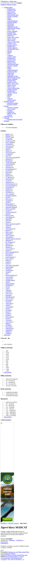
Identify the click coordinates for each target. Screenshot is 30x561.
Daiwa (7, 172)
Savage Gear (9, 141)
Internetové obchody (12, 103)
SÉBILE (8, 332)
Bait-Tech (8, 199)
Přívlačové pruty (11, 13)
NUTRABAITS (10, 205)
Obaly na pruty (11, 40)
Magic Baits (9, 267)
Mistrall (8, 219)
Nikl (7, 149)
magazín (6, 106)
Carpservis (8, 278)
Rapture (8, 247)
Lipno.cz (21, 556)
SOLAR (8, 255)
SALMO (8, 147)
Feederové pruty (11, 10)
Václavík (8, 320)
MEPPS (8, 175)
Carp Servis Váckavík (11, 265)
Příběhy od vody (11, 113)
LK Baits (8, 144)
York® (7, 305)
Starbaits (8, 159)
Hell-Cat (8, 244)
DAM (7, 202)
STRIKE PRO (9, 280)
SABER (8, 333)
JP (6, 273)
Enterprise (8, 182)
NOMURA (9, 285)
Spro (7, 156)
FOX (8, 53)
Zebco (7, 220)
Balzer (7, 230)
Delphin (8, 165)
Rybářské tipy (11, 112)
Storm (7, 308)
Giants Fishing (9, 257)
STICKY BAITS (10, 184)
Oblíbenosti (12, 540)
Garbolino (8, 330)
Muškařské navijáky (12, 27)
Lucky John (9, 142)
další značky (7, 335)
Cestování (6, 118)
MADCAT (8, 215)
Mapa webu (24, 555)
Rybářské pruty (11, 9)
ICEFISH (8, 192)
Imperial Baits (9, 283)
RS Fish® (8, 300)
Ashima (8, 290)
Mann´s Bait (9, 235)
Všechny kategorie (12, 47)
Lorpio (7, 210)
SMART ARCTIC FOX (12, 239)
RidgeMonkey (9, 297)
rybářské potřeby (8, 7)
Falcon (7, 318)
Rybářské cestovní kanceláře (14, 119)
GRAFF (8, 302)
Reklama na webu (13, 552)
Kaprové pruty (11, 12)
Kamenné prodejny (12, 104)
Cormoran (10, 55)
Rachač (8, 315)
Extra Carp (8, 258)
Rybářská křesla (11, 33)
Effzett (7, 312)
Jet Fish (8, 139)
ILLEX (8, 170)
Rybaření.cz (4, 523)
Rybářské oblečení (12, 44)
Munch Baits (9, 204)
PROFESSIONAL (11, 275)
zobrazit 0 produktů (6, 420)
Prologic (8, 268)
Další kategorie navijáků (13, 28)
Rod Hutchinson (10, 185)
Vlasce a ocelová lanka (13, 42)
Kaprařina (10, 110)
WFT (7, 263)
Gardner (8, 313)
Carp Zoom (9, 277)
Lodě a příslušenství (12, 21)
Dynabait (8, 310)
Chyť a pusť (9, 194)
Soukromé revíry (8, 116)
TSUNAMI (9, 307)
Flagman (8, 295)
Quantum (8, 200)
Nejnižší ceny (19, 540)
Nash (7, 214)
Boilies (9, 18)
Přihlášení (3, 4)
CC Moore (8, 177)
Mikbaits (8, 136)
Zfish (7, 282)
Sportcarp (8, 167)
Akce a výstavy (11, 109)
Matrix (7, 323)
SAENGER (9, 164)
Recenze (9, 115)
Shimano (9, 50)
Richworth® (9, 317)
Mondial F (8, 245)
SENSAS (8, 179)
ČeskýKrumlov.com (16, 558)
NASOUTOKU (10, 212)
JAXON (8, 292)
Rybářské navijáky (12, 22)
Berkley (8, 134)
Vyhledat (19, 3)
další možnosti (8, 372)
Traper (7, 225)
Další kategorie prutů (12, 15)
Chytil (7, 180)
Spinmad (8, 234)
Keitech (8, 190)
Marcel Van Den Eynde (12, 224)
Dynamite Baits (10, 169)
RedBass (8, 240)
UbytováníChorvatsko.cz (12, 556)
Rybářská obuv (11, 46)
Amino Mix (9, 303)
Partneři (19, 555)
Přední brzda (10, 24)
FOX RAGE (9, 152)
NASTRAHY (9, 229)
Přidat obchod (22, 552)
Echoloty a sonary (12, 34)
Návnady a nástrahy (12, 16)
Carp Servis (9, 322)
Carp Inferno (9, 217)
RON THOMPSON (11, 252)
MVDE (8, 189)
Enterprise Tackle (10, 207)
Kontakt (14, 555)
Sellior (7, 260)
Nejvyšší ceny (4, 541)
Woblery (9, 19)
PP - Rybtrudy (9, 242)
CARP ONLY (9, 162)
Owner (7, 272)
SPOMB (8, 325)
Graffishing (9, 270)
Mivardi (9, 52)
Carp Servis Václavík (11, 157)
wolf (7, 288)
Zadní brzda (10, 25)
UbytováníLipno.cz (6, 558)
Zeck (7, 197)
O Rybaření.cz (8, 555)
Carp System (9, 248)
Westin (7, 151)
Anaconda (8, 237)
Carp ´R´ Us (9, 298)
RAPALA (8, 137)
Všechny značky (11, 56)
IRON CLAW (9, 209)
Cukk (7, 222)
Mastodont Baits (10, 195)
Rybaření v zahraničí (12, 107)
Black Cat (8, 232)
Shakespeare (9, 328)
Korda (7, 250)
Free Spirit (8, 327)
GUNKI (8, 154)
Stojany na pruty (11, 39)
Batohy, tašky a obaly (13, 37)
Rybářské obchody (9, 101)
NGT (7, 287)
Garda (7, 262)
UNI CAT (8, 293)
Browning (8, 253)
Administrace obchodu (9, 553)
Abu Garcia (9, 146)
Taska (7, 227)
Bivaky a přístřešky (12, 31)
